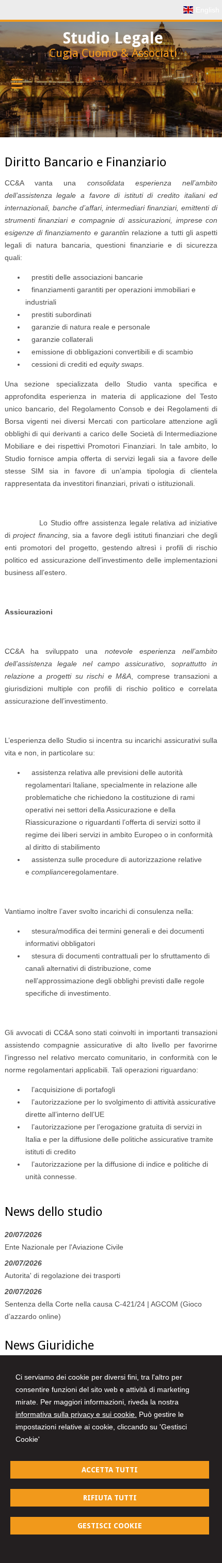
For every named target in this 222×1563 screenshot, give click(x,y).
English (207, 10)
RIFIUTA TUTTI (110, 1498)
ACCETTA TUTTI (110, 1470)
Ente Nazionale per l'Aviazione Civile (64, 1247)
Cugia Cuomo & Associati (113, 53)
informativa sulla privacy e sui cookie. (76, 1414)
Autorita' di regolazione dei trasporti (62, 1275)
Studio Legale (113, 38)
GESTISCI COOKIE (109, 1526)
